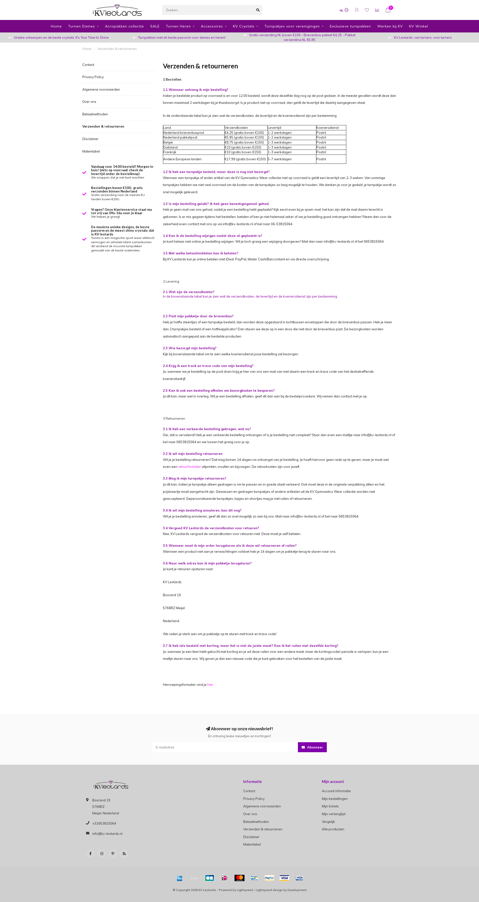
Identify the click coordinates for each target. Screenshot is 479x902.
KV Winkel (418, 26)
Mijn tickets (330, 806)
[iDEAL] (224, 878)
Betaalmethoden (95, 114)
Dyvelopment (297, 890)
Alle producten (333, 829)
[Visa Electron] (299, 878)
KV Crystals (243, 26)
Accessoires (212, 26)
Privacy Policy (93, 77)
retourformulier (189, 467)
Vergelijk (328, 822)
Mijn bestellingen (335, 799)
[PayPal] (269, 878)
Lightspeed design (269, 890)
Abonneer (314, 747)
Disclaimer (90, 139)
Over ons (89, 102)
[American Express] (179, 878)
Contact (88, 65)
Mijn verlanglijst (334, 814)
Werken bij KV (390, 26)
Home (56, 26)
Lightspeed (245, 890)
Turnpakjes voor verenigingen (292, 26)
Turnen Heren (178, 26)
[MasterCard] (239, 878)
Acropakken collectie (124, 26)
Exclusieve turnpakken (350, 26)
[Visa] (284, 878)
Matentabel (91, 151)
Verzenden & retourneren (103, 126)
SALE (155, 26)
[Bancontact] (254, 878)
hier (210, 685)
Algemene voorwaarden (101, 89)
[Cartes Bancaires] (209, 878)
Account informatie (336, 791)
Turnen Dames (81, 26)
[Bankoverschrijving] (194, 878)
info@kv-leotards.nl (107, 834)
